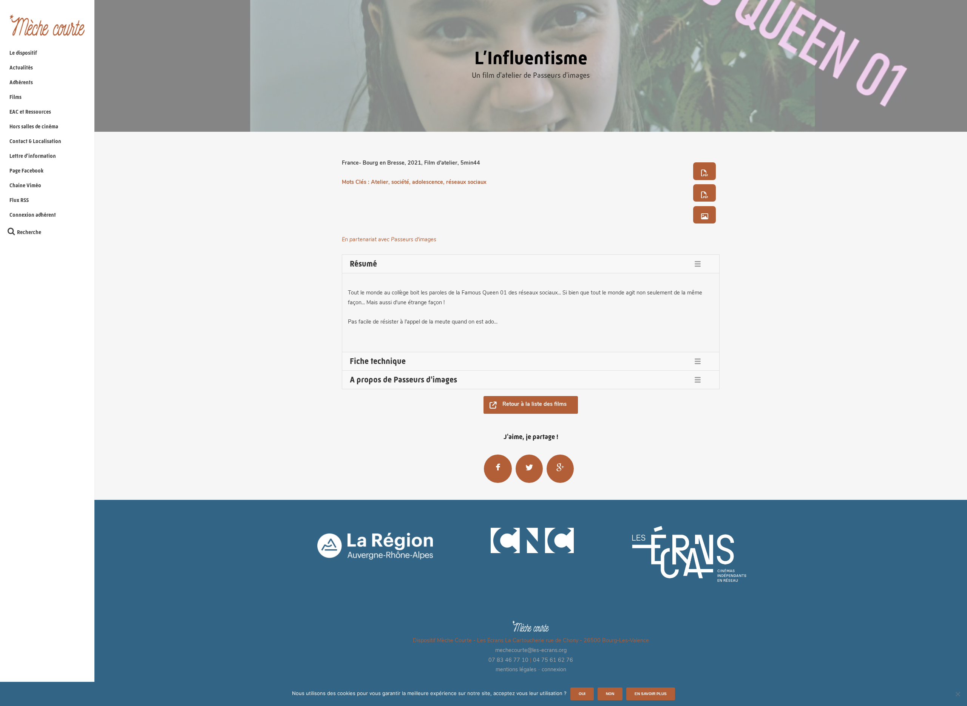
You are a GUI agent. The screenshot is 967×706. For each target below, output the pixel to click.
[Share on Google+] (560, 468)
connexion (554, 670)
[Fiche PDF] (704, 171)
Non (610, 694)
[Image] (704, 215)
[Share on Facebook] (498, 468)
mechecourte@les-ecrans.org (531, 651)
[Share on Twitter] (529, 468)
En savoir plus (651, 694)
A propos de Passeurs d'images (403, 379)
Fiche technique (378, 361)
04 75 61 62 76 (553, 660)
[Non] (957, 694)
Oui (582, 694)
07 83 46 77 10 (508, 660)
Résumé (363, 263)
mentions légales (516, 670)
